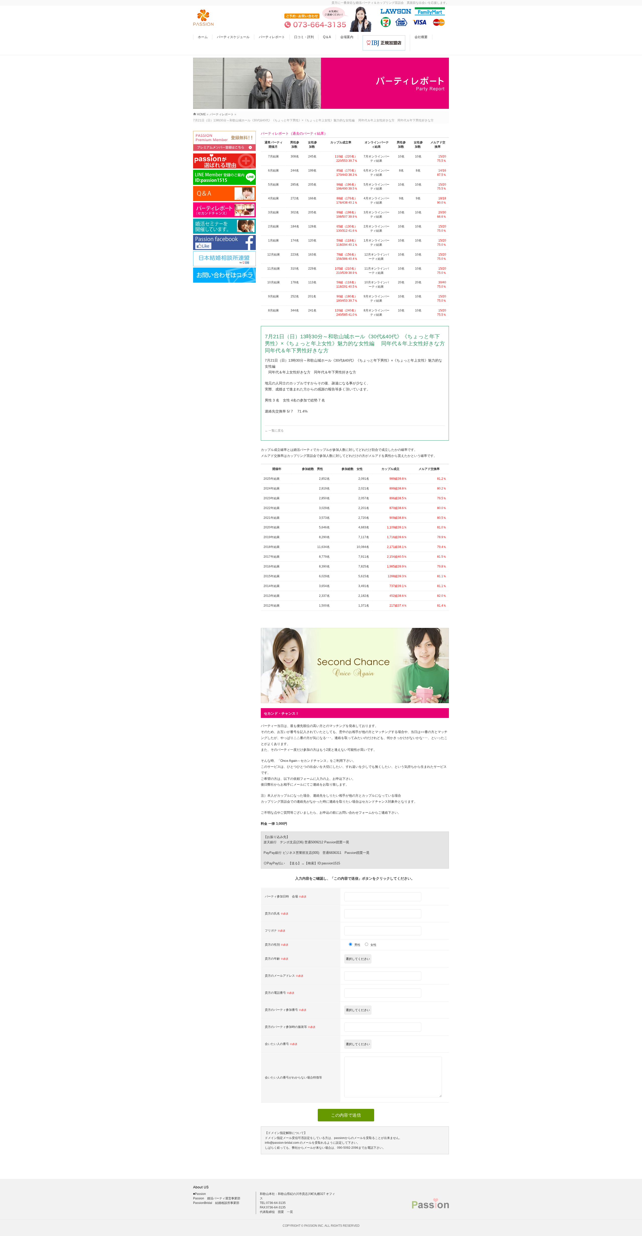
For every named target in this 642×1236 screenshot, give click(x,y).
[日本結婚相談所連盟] (224, 258)
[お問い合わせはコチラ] (224, 275)
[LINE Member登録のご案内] (224, 177)
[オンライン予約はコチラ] (224, 141)
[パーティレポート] (224, 209)
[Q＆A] (224, 193)
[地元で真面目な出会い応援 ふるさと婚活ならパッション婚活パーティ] (203, 23)
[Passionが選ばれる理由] (224, 161)
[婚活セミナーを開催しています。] (224, 226)
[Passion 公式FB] (224, 242)
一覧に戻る (274, 430)
